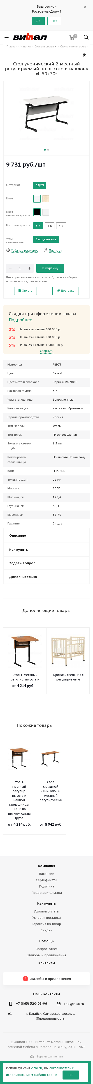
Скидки (46, 930)
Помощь (46, 941)
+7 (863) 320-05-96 (31, 1003)
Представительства (46, 893)
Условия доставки (46, 918)
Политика (46, 886)
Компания (46, 866)
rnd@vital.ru (74, 1004)
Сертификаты (46, 880)
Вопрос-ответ (46, 949)
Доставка (67, 290)
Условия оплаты (46, 911)
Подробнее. (21, 319)
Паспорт (55, 250)
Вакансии (46, 874)
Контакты (46, 963)
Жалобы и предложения (46, 955)
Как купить (46, 903)
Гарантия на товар (46, 924)
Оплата (27, 290)
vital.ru (36, 1068)
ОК (70, 1075)
